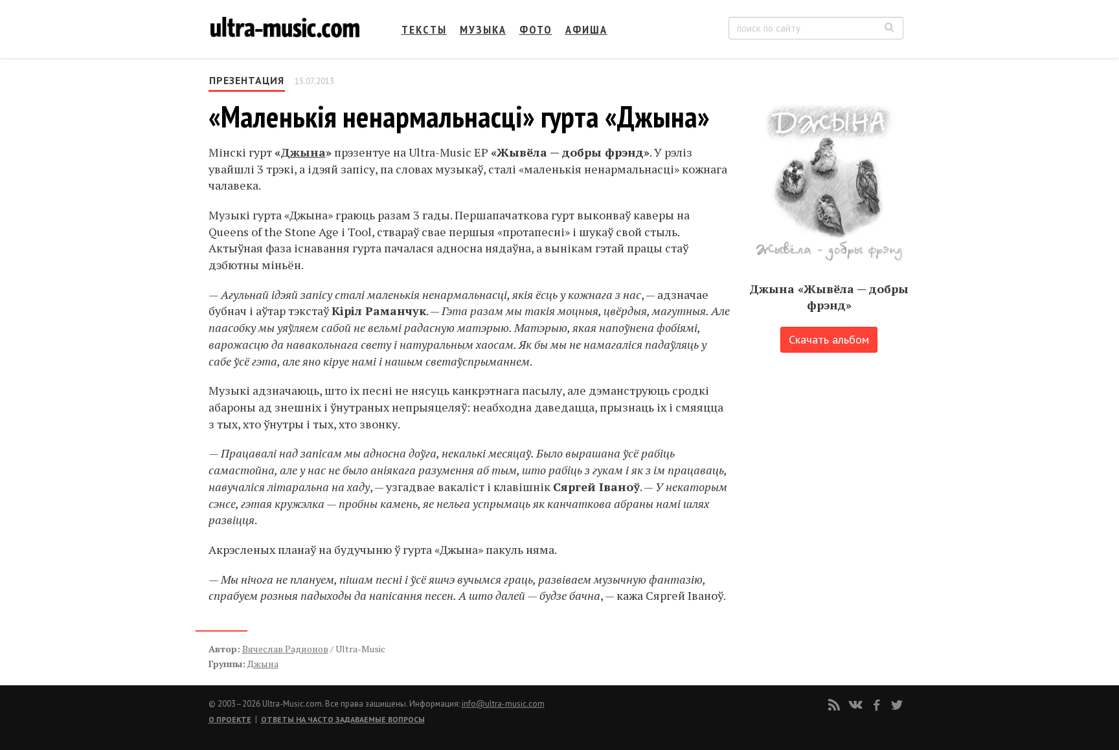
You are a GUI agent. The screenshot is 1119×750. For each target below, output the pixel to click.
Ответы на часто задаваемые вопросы (343, 719)
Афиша (586, 29)
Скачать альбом (829, 339)
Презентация (246, 80)
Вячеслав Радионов (285, 649)
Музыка (483, 29)
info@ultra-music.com (503, 703)
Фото (535, 29)
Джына (303, 152)
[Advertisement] (825, 495)
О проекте (230, 719)
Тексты (424, 29)
